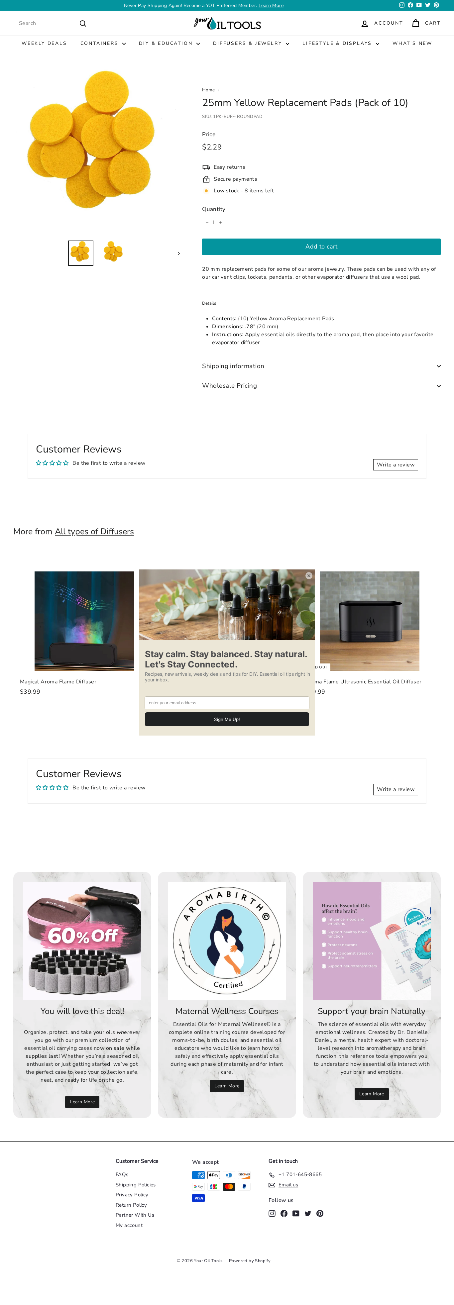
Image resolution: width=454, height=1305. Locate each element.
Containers (100, 43)
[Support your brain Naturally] (372, 941)
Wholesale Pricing (229, 385)
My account (129, 1225)
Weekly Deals (44, 43)
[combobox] (52, 23)
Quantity (213, 209)
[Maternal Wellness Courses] (227, 941)
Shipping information (233, 366)
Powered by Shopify (250, 1261)
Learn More (82, 1102)
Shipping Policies (136, 1184)
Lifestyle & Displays (338, 43)
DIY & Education (167, 43)
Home (208, 90)
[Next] (175, 253)
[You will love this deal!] (82, 941)
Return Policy (131, 1205)
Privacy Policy (132, 1194)
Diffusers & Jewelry (248, 43)
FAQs (122, 1174)
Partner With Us (135, 1215)
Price (208, 134)
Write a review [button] (395, 464)
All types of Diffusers (94, 531)
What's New (412, 43)
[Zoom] (96, 152)
